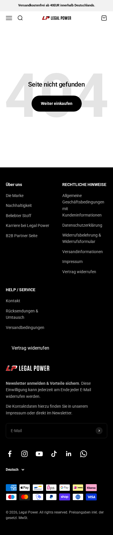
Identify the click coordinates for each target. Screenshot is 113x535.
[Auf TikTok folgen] (54, 454)
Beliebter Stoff (18, 215)
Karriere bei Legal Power (27, 225)
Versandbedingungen (25, 327)
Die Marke (14, 195)
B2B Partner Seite (21, 235)
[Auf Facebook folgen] (10, 454)
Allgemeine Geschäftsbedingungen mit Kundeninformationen (83, 205)
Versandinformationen (82, 251)
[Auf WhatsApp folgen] (84, 454)
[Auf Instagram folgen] (24, 454)
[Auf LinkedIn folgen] (69, 454)
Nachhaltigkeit (19, 205)
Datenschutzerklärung (82, 225)
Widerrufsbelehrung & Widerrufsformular (81, 238)
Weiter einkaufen (56, 103)
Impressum (72, 261)
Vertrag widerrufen (79, 271)
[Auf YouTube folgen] (39, 454)
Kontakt (13, 300)
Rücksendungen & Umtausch (22, 314)
